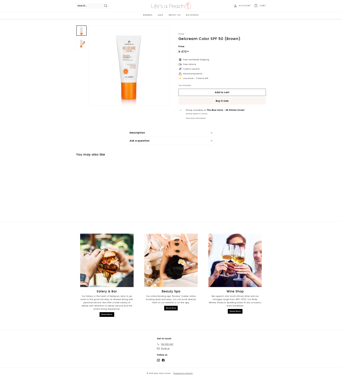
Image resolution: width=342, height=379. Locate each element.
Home (181, 34)
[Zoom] (129, 65)
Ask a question (140, 140)
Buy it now (222, 101)
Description (137, 132)
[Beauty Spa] (171, 260)
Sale (160, 15)
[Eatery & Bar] (107, 260)
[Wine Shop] (235, 260)
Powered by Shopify (183, 373)
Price (181, 46)
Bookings (192, 15)
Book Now (171, 308)
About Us (175, 15)
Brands (148, 15)
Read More (106, 314)
